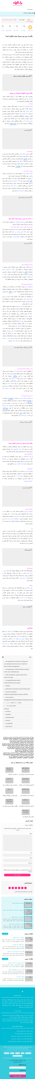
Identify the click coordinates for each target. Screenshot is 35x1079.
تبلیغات (22, 1053)
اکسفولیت (15, 738)
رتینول (9, 744)
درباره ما (12, 1053)
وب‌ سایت (30, 862)
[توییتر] (13, 888)
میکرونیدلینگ (7, 753)
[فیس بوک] (19, 888)
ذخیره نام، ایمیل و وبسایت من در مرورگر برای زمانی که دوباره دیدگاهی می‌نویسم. (18, 870)
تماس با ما (17, 1053)
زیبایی (28, 19)
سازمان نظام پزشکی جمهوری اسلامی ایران (24, 1033)
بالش (31, 180)
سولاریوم (18, 747)
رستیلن (4, 744)
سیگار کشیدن (11, 747)
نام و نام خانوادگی (22, 1064)
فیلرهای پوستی (22, 750)
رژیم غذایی (5, 408)
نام (31, 852)
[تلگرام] (22, 888)
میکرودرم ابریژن (15, 753)
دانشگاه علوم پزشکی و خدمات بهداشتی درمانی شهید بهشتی (20, 1041)
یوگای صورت (12, 757)
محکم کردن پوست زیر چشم (26, 753)
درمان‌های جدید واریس (18, 944)
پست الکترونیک (22, 1070)
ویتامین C (10, 398)
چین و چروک (13, 123)
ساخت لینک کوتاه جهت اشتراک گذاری (22, 891)
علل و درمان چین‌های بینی (28, 816)
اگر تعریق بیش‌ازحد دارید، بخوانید (26, 785)
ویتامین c (25, 757)
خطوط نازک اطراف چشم (18, 744)
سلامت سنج (6, 1053)
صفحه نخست (30, 9)
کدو (21, 413)
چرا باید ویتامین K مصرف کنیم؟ (16, 962)
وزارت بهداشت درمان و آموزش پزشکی (25, 1031)
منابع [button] (30, 657)
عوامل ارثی (30, 750)
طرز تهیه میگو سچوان (17, 903)
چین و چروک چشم (14, 741)
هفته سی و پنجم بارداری (17, 917)
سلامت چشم (25, 747)
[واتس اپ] (25, 888)
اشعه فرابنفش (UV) (24, 738)
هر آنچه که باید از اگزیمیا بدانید (27, 795)
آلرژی (26, 272)
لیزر (16, 750)
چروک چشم (30, 741)
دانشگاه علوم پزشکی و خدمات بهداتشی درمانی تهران (22, 1036)
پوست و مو (21, 19)
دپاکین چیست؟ (20, 976)
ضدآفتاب (15, 376)
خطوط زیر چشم (29, 744)
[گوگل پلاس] (16, 888)
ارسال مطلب (28, 1053)
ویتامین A (18, 166)
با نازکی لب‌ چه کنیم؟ (13, 774)
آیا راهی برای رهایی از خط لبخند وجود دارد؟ (24, 806)
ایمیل (30, 857)
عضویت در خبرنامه (17, 1076)
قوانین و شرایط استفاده (17, 1055)
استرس (25, 158)
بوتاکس (5, 738)
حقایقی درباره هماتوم (18, 937)
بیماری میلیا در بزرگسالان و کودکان (10, 795)
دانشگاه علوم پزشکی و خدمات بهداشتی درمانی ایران (22, 1038)
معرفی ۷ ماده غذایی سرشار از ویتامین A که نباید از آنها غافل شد (20, 774)
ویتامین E (29, 400)
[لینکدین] (9, 888)
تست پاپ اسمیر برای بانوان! (16, 924)
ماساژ (10, 291)
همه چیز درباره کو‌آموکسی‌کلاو (16, 969)
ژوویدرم (31, 747)
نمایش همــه (5, 933)
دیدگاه (31, 833)
